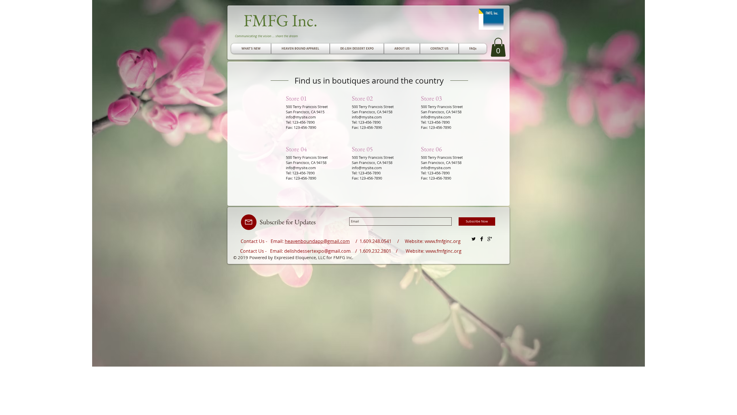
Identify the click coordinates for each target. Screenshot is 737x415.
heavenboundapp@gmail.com (317, 241)
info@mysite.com (301, 117)
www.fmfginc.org (443, 241)
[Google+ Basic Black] (489, 239)
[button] (439, 49)
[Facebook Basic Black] (481, 239)
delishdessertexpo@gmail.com (317, 251)
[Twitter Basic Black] (473, 239)
